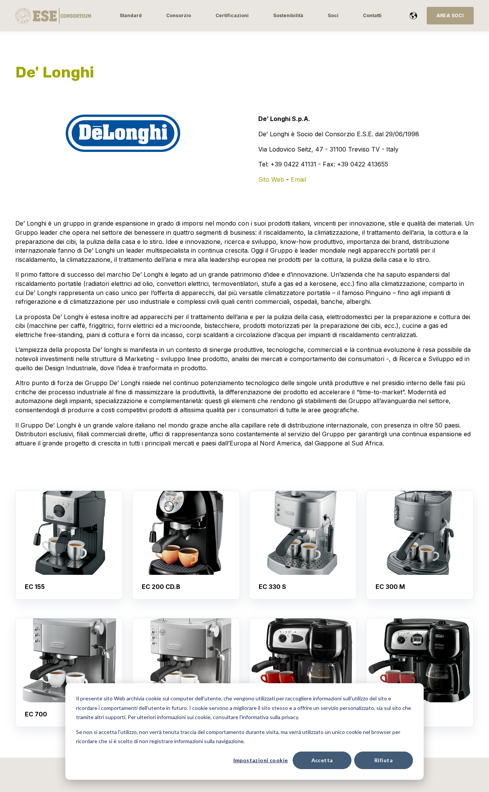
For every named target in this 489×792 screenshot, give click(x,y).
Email (298, 179)
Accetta (322, 760)
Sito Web (271, 179)
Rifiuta (383, 760)
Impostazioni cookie (260, 760)
